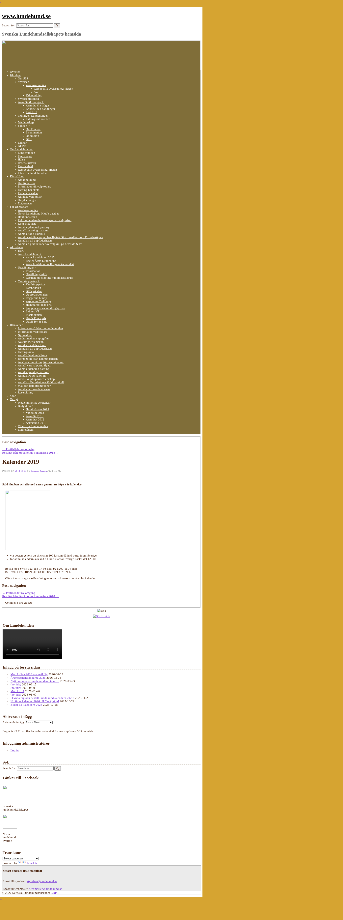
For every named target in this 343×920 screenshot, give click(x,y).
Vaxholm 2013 (35, 412)
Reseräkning (25, 392)
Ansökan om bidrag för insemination (41, 362)
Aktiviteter (16, 247)
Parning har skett (28, 189)
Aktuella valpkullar (30, 196)
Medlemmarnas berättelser (34, 402)
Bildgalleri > (25, 406)
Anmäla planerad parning (33, 227)
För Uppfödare (19, 206)
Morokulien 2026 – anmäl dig (29, 674)
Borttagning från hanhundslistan (38, 358)
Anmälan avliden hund (32, 345)
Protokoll (31, 112)
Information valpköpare (32, 331)
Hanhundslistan (27, 216)
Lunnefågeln (26, 429)
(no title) (16, 684)
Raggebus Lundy (36, 298)
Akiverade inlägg (13, 722)
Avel (37, 92)
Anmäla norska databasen (34, 389)
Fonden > (24, 125)
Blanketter (16, 325)
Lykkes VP (32, 311)
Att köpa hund (27, 179)
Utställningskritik (36, 274)
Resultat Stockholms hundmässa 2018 (49, 277)
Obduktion (32, 135)
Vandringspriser (35, 284)
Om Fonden (33, 129)
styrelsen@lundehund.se (42, 881)
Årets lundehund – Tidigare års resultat (50, 264)
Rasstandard (25, 166)
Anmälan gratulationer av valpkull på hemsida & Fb (50, 243)
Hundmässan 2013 (37, 409)
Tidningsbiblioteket (38, 119)
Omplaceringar (27, 200)
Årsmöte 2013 (34, 416)
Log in (15, 750)
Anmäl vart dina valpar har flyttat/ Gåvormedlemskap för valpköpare (60, 237)
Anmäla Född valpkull (32, 375)
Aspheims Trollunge (38, 301)
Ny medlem (25, 335)
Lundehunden (26, 152)
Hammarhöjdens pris (39, 304)
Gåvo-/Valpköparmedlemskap (36, 379)
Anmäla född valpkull (31, 233)
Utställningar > (27, 267)
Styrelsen (23, 81)
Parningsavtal (26, 352)
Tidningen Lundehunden (33, 115)
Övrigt (14, 399)
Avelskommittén (36, 85)
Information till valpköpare (34, 186)
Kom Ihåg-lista (27, 223)
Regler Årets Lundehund (41, 260)
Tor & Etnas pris (36, 318)
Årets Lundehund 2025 (40, 257)
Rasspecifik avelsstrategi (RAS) (53, 88)
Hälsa (21, 159)
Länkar (22, 142)
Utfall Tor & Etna (36, 321)
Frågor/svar (25, 203)
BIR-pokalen (34, 291)
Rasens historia (27, 162)
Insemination (34, 132)
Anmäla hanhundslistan (32, 355)
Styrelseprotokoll (28, 98)
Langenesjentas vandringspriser (45, 308)
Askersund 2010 (36, 422)
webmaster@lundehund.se (45, 888)
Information (33, 271)
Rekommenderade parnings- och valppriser (44, 220)
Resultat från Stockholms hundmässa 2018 (30, 452)
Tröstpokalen (34, 314)
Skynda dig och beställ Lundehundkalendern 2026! (42, 698)
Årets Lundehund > (30, 254)
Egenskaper (25, 156)
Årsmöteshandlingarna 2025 (28, 677)
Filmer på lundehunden (32, 173)
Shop (13, 395)
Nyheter (15, 71)
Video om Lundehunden (33, 426)
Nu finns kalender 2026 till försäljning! (35, 701)
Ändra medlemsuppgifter (33, 338)
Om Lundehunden (21, 149)
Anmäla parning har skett (33, 230)
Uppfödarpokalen (37, 294)
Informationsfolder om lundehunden (40, 328)
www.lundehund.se (26, 16)
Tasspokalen (33, 287)
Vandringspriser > (29, 281)
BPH (29, 139)
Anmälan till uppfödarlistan (35, 240)
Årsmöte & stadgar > (31, 102)
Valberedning (34, 95)
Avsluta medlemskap (31, 341)
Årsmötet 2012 (35, 419)
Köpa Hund (17, 176)
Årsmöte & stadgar (37, 105)
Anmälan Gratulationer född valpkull (41, 382)
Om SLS (23, 78)
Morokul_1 (17, 691)
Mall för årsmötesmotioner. (34, 385)
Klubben (15, 75)
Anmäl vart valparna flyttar (34, 365)
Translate (32, 863)
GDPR (22, 146)
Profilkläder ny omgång (18, 449)
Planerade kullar (28, 193)
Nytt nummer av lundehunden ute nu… (35, 681)
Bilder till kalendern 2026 (26, 704)
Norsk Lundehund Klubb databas (38, 213)
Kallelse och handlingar (40, 108)
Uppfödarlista (26, 183)
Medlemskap (26, 122)
